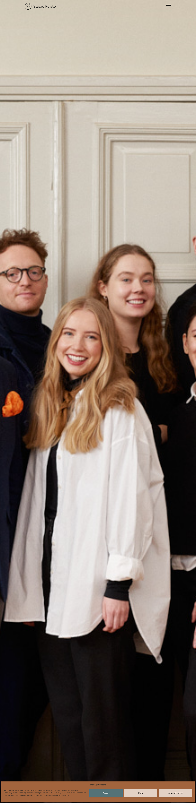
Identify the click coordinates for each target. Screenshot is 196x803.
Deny (140, 793)
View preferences (175, 793)
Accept (106, 793)
